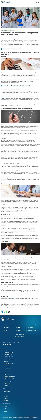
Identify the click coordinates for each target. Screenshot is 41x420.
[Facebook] (4, 312)
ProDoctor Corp (7, 380)
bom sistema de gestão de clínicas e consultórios (20, 41)
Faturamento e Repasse (9, 359)
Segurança (6, 400)
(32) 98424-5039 (19, 332)
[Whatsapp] (6, 312)
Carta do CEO (7, 393)
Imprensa (6, 398)
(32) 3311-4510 (18, 327)
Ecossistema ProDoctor (9, 368)
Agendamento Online (8, 352)
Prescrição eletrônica (8, 358)
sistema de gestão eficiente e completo (18, 77)
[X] (9, 312)
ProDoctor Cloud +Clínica (9, 376)
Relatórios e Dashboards (9, 363)
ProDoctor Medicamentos (9, 381)
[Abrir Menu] (38, 2)
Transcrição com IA (8, 354)
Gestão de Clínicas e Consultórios (7, 30)
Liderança (6, 395)
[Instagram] (4, 345)
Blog (5, 408)
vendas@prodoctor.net (32, 330)
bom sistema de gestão (14, 298)
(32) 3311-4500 (6, 327)
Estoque (5, 365)
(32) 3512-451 (18, 328)
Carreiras (6, 396)
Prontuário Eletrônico (8, 356)
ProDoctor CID (7, 383)
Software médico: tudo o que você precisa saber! (13, 48)
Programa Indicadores (8, 409)
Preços (5, 406)
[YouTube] (6, 345)
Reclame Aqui (4, 98)
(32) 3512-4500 (6, 328)
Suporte (5, 330)
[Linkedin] (2, 312)
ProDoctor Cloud (7, 374)
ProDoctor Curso (7, 385)
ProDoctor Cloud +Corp (9, 378)
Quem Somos (7, 391)
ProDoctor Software (10, 305)
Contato (5, 411)
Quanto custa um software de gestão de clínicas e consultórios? (16, 85)
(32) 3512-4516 (18, 330)
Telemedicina (7, 367)
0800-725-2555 (30, 328)
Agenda (5, 350)
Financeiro (6, 361)
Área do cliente (6, 332)
